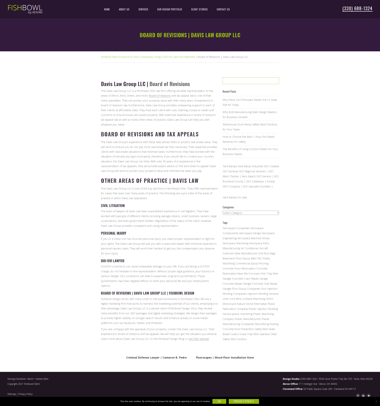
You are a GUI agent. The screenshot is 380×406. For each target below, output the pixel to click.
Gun (263, 288)
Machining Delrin (263, 298)
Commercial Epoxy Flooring (252, 263)
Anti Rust (263, 253)
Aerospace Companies (236, 228)
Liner (226, 298)
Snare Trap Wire (249, 334)
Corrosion (254, 273)
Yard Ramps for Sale (235, 197)
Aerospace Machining (235, 243)
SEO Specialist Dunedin (257, 186)
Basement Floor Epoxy (236, 258)
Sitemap (11, 394)
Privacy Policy (25, 394)
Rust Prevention (244, 329)
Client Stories (199, 9)
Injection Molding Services (263, 293)
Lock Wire (235, 298)
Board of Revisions (169, 84)
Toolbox (242, 339)
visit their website (198, 339)
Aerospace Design (250, 233)
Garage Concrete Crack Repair (241, 278)
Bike (253, 258)
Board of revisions (160, 95)
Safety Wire (261, 329)
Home (107, 9)
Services (143, 9)
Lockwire (247, 298)
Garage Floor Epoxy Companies (242, 288)
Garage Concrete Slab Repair (260, 283)
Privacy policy (244, 401)
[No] (376, 401)
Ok (219, 401)
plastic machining (242, 314)
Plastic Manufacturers (248, 319)
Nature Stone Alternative (252, 304)
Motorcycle (229, 304)
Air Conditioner (250, 248)
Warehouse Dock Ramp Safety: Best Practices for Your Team (250, 127)
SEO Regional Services (252, 171)
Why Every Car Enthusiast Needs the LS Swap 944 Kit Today (250, 102)
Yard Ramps (230, 166)
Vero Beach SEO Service (256, 176)
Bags (273, 253)
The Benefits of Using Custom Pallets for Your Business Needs (250, 151)
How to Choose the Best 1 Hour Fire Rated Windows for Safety (248, 139)
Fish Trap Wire (269, 273)
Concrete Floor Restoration (239, 268)
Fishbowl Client (32, 384)
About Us (124, 9)
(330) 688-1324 (357, 8)
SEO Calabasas (255, 181)
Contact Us (223, 9)
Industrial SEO (260, 166)
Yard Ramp (244, 166)
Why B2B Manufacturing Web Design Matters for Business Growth (250, 114)
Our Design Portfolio (169, 9)
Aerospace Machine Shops (253, 238)
